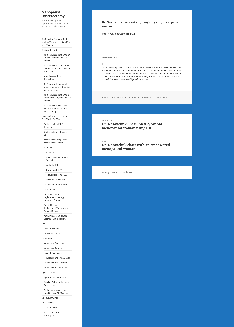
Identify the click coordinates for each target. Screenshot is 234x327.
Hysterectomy (48, 272)
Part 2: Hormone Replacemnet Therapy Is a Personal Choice (56, 208)
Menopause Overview (54, 243)
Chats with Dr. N (49, 50)
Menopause (47, 238)
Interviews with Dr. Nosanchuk (154, 97)
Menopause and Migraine (55, 262)
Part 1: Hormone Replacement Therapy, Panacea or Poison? (54, 197)
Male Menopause (49, 307)
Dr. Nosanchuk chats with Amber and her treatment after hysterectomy (57, 87)
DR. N (133, 97)
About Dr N (50, 152)
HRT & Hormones (50, 297)
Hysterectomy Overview (55, 277)
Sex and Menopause (53, 228)
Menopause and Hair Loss (56, 267)
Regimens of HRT (53, 170)
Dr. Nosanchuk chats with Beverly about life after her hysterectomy (56, 108)
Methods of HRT (52, 165)
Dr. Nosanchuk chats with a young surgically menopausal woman (57, 97)
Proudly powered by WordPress (117, 172)
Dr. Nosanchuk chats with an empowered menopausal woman (57, 57)
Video (106, 97)
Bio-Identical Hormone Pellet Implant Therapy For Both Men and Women (56, 42)
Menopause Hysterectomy (53, 14)
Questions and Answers (56, 184)
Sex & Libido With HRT (56, 175)
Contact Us (50, 189)
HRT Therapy (48, 302)
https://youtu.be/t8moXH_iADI (118, 33)
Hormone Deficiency (55, 179)
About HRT (49, 147)
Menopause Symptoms (54, 248)
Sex (43, 223)
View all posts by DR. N (135, 79)
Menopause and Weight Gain (57, 257)
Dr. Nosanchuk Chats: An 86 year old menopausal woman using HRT (57, 68)
